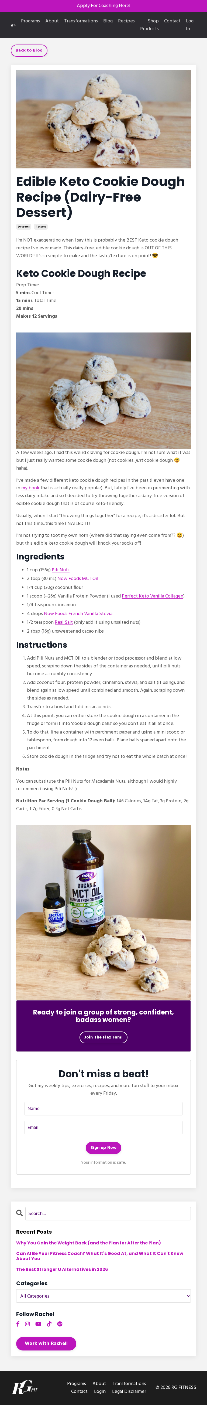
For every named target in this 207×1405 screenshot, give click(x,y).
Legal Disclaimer (129, 1392)
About (52, 21)
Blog (108, 21)
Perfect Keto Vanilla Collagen (152, 596)
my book (30, 488)
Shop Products (149, 25)
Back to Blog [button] (29, 50)
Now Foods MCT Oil (77, 579)
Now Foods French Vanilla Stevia (78, 614)
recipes (41, 227)
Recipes (126, 21)
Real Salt (64, 622)
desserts (24, 227)
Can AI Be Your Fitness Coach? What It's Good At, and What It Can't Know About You (99, 1256)
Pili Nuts (61, 570)
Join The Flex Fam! (103, 1037)
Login (100, 1392)
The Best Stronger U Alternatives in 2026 (62, 1269)
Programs (30, 21)
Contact (172, 21)
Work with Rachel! (46, 1344)
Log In (190, 25)
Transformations (81, 21)
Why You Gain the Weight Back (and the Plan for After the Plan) (88, 1243)
